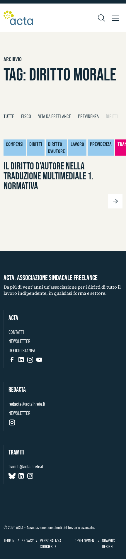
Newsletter (19, 341)
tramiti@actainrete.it (25, 466)
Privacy (27, 540)
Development (85, 540)
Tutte (9, 116)
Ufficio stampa (21, 350)
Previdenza (88, 116)
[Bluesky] (12, 475)
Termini (9, 540)
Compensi (14, 144)
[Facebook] (12, 359)
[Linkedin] (21, 359)
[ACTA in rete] (18, 18)
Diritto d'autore (56, 147)
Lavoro (77, 144)
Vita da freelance (54, 116)
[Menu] (115, 18)
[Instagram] (30, 359)
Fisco (26, 116)
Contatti (16, 332)
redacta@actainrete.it (26, 404)
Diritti (112, 116)
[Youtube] (39, 359)
